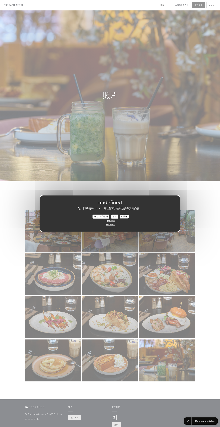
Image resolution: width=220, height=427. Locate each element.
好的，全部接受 (101, 216)
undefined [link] (110, 224)
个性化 (124, 216)
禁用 (115, 216)
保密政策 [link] (111, 221)
